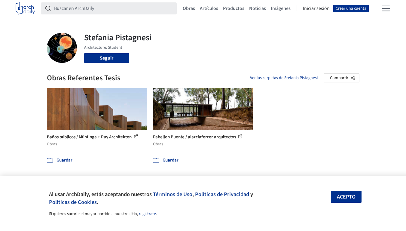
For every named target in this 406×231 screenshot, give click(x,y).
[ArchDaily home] (25, 8)
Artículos (209, 8)
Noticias (257, 8)
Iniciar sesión (316, 8)
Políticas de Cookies (73, 202)
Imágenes (281, 8)
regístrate (147, 214)
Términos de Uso (172, 194)
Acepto (346, 197)
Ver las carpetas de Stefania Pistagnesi (284, 78)
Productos (233, 8)
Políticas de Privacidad (222, 194)
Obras (189, 8)
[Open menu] (386, 8)
